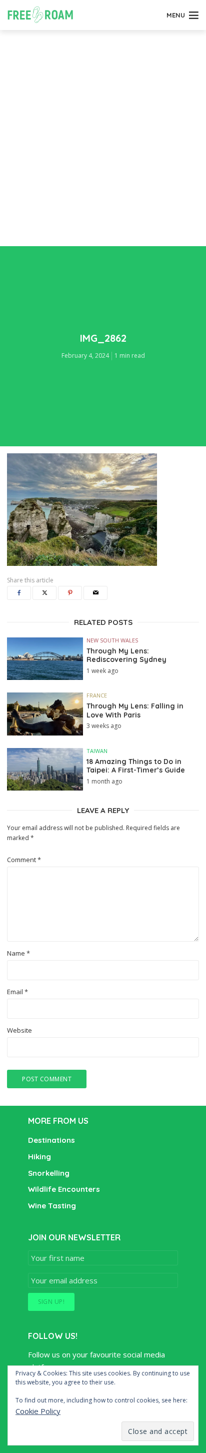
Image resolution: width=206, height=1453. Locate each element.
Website (19, 1030)
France (96, 695)
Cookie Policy (38, 1411)
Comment (24, 860)
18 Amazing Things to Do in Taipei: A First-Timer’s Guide (135, 766)
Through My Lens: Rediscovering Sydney (126, 655)
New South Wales (112, 640)
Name (18, 953)
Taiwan (97, 751)
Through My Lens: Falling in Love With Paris (135, 710)
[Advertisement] (103, 138)
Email (17, 992)
